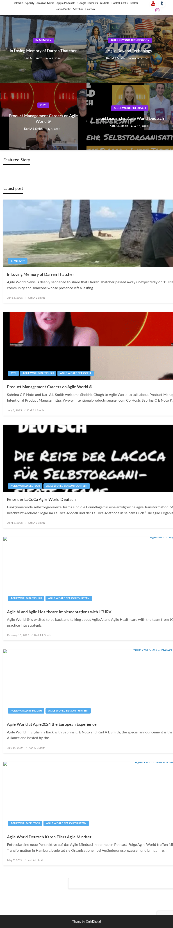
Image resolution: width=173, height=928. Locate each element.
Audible (104, 3)
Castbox (90, 9)
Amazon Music (45, 3)
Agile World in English (38, 373)
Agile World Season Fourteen (66, 486)
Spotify (29, 3)
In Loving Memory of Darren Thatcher (43, 51)
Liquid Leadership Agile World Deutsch (130, 119)
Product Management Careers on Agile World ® (43, 119)
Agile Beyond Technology (129, 40)
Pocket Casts (119, 3)
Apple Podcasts (66, 3)
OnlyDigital (93, 921)
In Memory (43, 40)
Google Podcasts (87, 3)
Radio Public (63, 9)
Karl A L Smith (33, 58)
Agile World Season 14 (75, 373)
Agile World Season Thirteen (68, 710)
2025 (43, 105)
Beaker (134, 3)
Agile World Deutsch (130, 108)
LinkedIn (18, 3)
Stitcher (78, 9)
